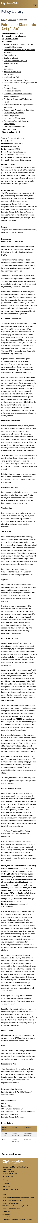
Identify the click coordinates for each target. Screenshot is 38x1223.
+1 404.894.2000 (11, 1173)
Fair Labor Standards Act (10, 1114)
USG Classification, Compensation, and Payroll (18, 1112)
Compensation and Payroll (12, 33)
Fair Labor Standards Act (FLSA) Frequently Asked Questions (17, 1093)
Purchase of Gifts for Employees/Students (19, 105)
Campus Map (9, 1176)
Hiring (6, 66)
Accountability (7, 1214)
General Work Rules (11, 63)
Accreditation (7, 1217)
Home (3, 20)
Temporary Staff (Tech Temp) (14, 118)
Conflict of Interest (11, 58)
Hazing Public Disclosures (11, 1208)
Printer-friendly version (11, 1154)
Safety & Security (9, 129)
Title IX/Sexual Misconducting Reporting (16, 1206)
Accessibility (7, 1211)
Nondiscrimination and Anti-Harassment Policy (18, 1197)
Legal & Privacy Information (12, 1200)
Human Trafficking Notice (11, 1203)
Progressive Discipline (12, 91)
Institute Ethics (6, 1106)
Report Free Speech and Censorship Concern (17, 1219)
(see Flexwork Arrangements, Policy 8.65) (18, 681)
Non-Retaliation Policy (12, 77)
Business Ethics (10, 55)
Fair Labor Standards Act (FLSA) (15, 61)
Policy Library (12, 11)
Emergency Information (10, 1189)
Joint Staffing (9, 74)
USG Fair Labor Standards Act (12, 1109)
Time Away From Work (11, 132)
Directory (6, 1183)
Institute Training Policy (12, 72)
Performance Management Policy (16, 80)
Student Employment (11, 116)
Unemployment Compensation (15, 127)
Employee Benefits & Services (14, 36)
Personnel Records (11, 88)
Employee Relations (10, 39)
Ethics (3, 1103)
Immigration (8, 69)
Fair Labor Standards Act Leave (12, 1117)
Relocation (8, 107)
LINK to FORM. (15, 719)
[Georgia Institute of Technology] (9, 3)
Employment (12, 20)
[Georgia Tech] (13, 1161)
